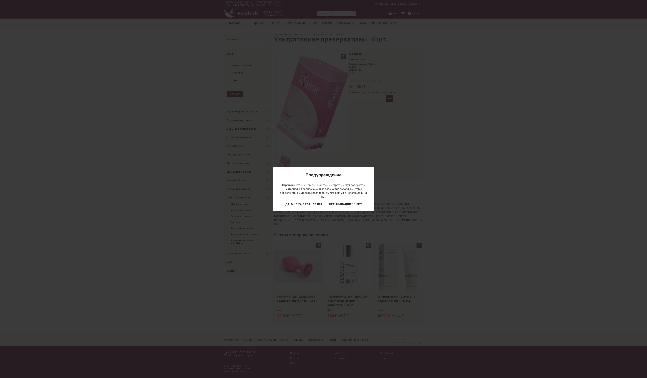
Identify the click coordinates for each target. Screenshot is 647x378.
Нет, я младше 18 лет (345, 204)
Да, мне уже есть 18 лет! (304, 204)
